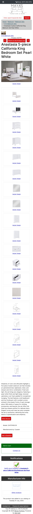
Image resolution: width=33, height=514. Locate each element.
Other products (16, 492)
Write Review (6, 418)
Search (27, 18)
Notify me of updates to (16, 470)
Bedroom (11, 22)
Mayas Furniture (19, 511)
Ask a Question (7, 435)
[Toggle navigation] (3, 2)
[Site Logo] (16, 9)
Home (4, 22)
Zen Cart (17, 513)
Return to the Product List (16, 40)
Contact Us (16, 450)
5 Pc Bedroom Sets (10, 24)
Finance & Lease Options (20, 506)
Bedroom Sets (19, 22)
